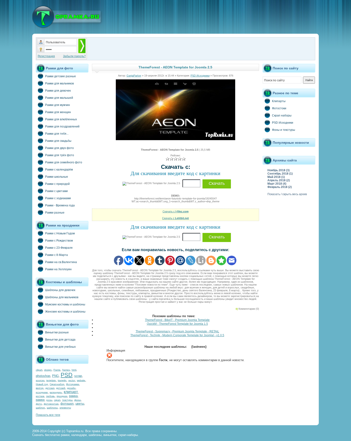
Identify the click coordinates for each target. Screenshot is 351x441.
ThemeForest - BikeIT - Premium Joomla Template (177, 320)
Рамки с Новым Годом (60, 233)
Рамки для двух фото (59, 148)
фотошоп (67, 403)
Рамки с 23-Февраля (59, 247)
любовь (50, 396)
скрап (57, 400)
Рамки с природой (57, 184)
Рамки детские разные (60, 76)
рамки (40, 400)
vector (71, 380)
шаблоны (52, 407)
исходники (42, 392)
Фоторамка (72, 384)
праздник (62, 396)
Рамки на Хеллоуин (58, 269)
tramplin (62, 380)
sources (40, 380)
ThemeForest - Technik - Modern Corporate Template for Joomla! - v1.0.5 (177, 335)
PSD (66, 375)
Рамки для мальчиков (59, 83)
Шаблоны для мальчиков (61, 297)
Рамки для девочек (58, 90)
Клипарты (279, 101)
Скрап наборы (282, 115)
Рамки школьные (56, 176)
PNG (55, 376)
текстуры (67, 400)
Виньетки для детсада (60, 339)
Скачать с (176, 211)
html (74, 370)
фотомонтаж (51, 403)
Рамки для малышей (59, 97)
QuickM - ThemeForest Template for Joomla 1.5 (177, 323)
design (48, 370)
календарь (56, 392)
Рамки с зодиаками (58, 198)
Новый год (42, 384)
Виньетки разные (57, 332)
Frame (56, 370)
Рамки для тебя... (57, 133)
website (81, 380)
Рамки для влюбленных (61, 119)
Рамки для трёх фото (59, 155)
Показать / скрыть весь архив (287, 194)
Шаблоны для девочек (60, 290)
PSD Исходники (200, 75)
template (51, 380)
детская (49, 388)
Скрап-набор (57, 384)
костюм (40, 396)
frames (66, 370)
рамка (73, 396)
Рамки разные (54, 212)
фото (39, 403)
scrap (78, 376)
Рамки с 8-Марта (56, 255)
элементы (65, 407)
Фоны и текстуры (283, 130)
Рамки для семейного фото (63, 162)
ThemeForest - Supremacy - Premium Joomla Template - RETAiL (177, 331)
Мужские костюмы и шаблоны (65, 304)
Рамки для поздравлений (62, 126)
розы (49, 400)
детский (60, 388)
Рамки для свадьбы (58, 141)
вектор (39, 388)
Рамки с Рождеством (59, 240)
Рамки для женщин (58, 112)
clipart (39, 370)
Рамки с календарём (59, 169)
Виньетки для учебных (60, 346)
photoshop (43, 376)
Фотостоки (279, 108)
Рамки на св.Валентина (61, 262)
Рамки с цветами (56, 191)
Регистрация (46, 56)
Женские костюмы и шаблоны (65, 311)
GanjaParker (134, 75)
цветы (79, 403)
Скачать (217, 183)
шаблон (40, 407)
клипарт (71, 392)
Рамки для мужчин (57, 105)
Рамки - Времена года (60, 205)
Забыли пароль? (74, 56)
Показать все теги (48, 415)
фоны (77, 400)
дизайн (71, 388)
